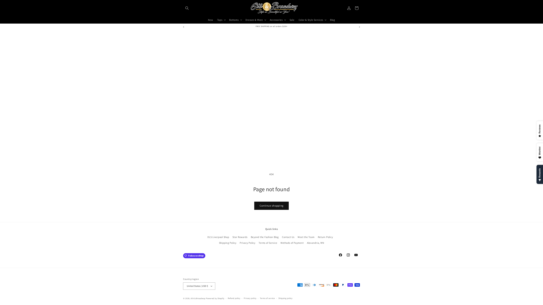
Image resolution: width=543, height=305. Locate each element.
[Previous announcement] (183, 27)
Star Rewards (239, 237)
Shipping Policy (227, 242)
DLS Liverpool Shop (218, 237)
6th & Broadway (198, 298)
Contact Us (288, 237)
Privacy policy (250, 298)
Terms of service (267, 298)
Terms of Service (268, 242)
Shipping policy (285, 298)
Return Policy (325, 237)
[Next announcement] (359, 27)
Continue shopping (271, 205)
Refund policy (234, 298)
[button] (187, 8)
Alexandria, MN (315, 242)
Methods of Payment (292, 242)
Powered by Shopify (215, 298)
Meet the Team (306, 237)
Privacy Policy (247, 242)
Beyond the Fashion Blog (265, 237)
